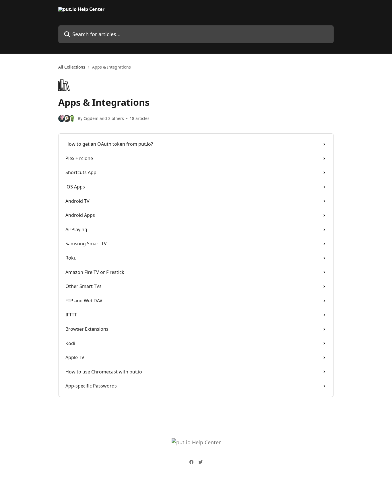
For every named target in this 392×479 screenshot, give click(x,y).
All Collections (71, 67)
